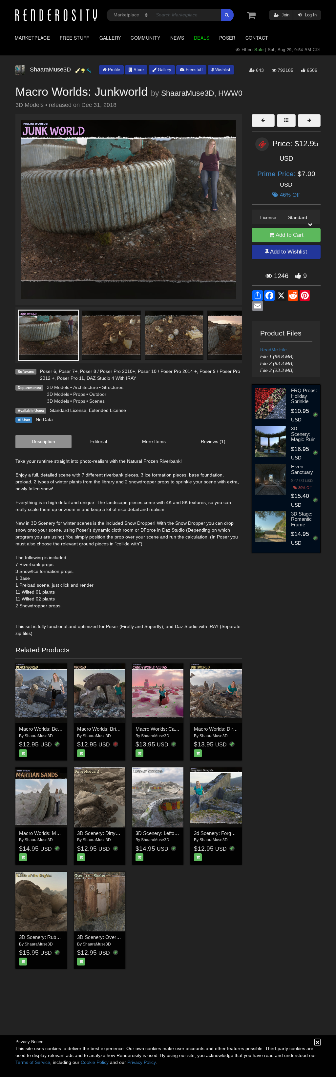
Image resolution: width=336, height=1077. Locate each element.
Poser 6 (48, 371)
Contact (256, 37)
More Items (154, 441)
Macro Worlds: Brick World (106, 729)
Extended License (107, 410)
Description (43, 441)
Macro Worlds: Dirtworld (220, 729)
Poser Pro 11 (70, 378)
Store (138, 69)
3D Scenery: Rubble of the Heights (56, 937)
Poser (227, 37)
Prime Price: (277, 173)
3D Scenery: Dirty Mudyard (106, 833)
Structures (112, 387)
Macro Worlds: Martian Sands (51, 833)
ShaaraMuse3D (187, 93)
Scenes (97, 401)
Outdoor (97, 394)
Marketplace (32, 37)
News (177, 37)
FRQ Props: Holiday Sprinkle (304, 396)
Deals (201, 37)
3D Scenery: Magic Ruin (303, 434)
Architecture (85, 387)
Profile (113, 69)
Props (79, 394)
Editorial (98, 441)
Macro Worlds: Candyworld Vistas (172, 729)
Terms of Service (32, 1062)
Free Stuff (75, 37)
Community (145, 37)
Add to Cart (289, 235)
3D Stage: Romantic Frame (301, 519)
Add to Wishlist (288, 252)
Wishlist (222, 69)
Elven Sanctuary (302, 469)
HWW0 (230, 93)
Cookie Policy (95, 1062)
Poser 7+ (68, 371)
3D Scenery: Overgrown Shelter (111, 937)
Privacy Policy (141, 1062)
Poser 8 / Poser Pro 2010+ (107, 371)
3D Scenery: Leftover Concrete (169, 833)
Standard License (68, 410)
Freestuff (193, 69)
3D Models (58, 387)
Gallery (110, 37)
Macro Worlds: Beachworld (48, 729)
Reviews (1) (213, 441)
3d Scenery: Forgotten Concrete (228, 833)
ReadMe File (273, 349)
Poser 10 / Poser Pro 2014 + (167, 371)
